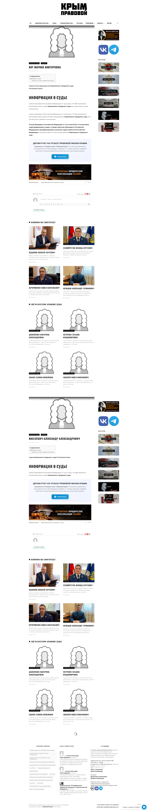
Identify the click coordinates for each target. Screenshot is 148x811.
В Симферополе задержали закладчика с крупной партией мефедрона (73, 787)
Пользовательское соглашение (108, 805)
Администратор (65, 785)
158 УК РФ (52, 774)
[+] (62, 204)
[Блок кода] (56, 204)
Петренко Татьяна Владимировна (71, 336)
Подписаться (61, 156)
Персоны (80, 23)
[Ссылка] (58, 204)
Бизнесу (100, 23)
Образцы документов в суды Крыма (38, 774)
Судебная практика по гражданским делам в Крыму (43, 765)
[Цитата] (54, 204)
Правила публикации (97, 778)
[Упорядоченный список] (49, 204)
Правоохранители (66, 23)
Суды (54, 23)
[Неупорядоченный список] (51, 204)
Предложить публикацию (99, 776)
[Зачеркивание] (47, 204)
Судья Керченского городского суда (52, 182)
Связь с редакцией (97, 769)
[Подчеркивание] (45, 204)
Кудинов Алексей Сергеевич (42, 252)
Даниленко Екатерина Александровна (39, 336)
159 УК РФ (32, 783)
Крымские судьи (34, 63)
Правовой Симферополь (44, 768)
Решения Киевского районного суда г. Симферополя (39, 754)
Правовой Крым (33, 771)
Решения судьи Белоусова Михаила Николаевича (42, 762)
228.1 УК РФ (40, 783)
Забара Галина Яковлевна (41, 377)
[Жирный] (41, 204)
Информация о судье (35, 78)
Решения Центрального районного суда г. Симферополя (40, 758)
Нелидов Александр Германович (78, 288)
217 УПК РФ (32, 768)
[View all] (108, 67)
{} (60, 204)
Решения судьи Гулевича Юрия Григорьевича (41, 777)
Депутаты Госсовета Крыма (37, 789)
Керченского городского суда (62, 86)
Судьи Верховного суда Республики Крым (40, 786)
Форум (109, 23)
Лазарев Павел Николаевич (76, 377)
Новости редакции (97, 771)
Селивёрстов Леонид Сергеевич (77, 248)
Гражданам (89, 23)
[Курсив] (43, 204)
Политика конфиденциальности (108, 807)
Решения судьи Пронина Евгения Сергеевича (41, 780)
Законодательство (41, 23)
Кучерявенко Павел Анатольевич (44, 287)
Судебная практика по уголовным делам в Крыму (42, 750)
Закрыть (139, 804)
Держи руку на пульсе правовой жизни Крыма (43, 80)
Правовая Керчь (34, 182)
